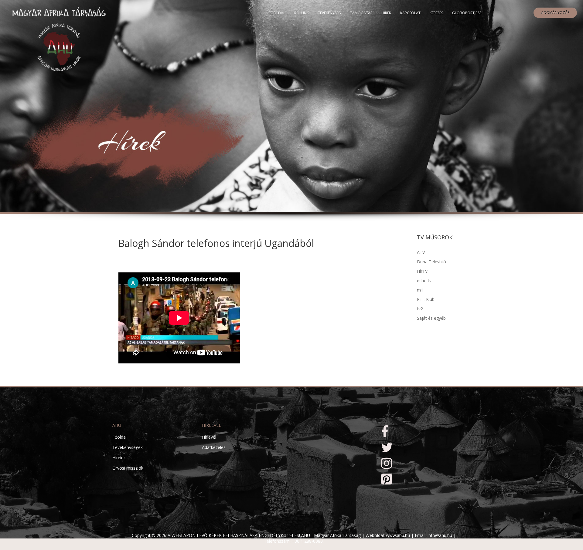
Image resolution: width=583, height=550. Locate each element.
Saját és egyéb (431, 318)
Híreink (119, 458)
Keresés (436, 12)
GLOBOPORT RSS (466, 12)
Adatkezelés (214, 447)
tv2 (420, 309)
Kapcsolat (410, 12)
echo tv (424, 280)
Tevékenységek (127, 447)
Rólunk (301, 12)
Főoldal (277, 12)
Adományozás (555, 12)
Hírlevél (209, 437)
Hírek (386, 12)
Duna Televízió (431, 262)
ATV (421, 252)
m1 (420, 290)
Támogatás (361, 12)
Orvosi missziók (127, 468)
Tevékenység (329, 12)
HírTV (422, 271)
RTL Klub (426, 299)
